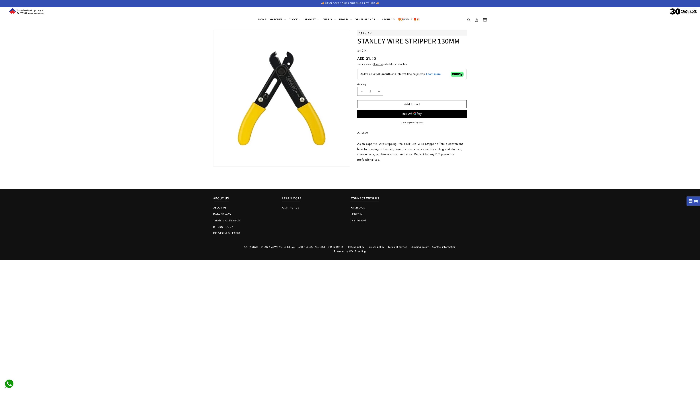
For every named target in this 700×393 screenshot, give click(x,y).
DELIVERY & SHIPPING (226, 233)
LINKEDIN (356, 214)
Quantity (361, 84)
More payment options (412, 122)
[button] (277, 19)
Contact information (444, 247)
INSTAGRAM (358, 220)
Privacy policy (376, 247)
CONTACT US (290, 207)
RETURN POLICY (223, 227)
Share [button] (364, 133)
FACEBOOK (358, 207)
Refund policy (356, 247)
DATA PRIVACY (222, 214)
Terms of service (397, 247)
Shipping (378, 64)
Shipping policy (420, 247)
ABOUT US (219, 207)
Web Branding (357, 251)
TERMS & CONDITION (226, 220)
